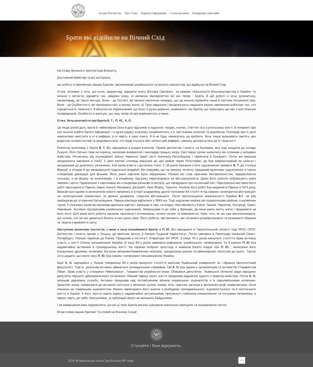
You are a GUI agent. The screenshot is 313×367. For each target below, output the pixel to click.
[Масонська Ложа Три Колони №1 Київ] (78, 9)
